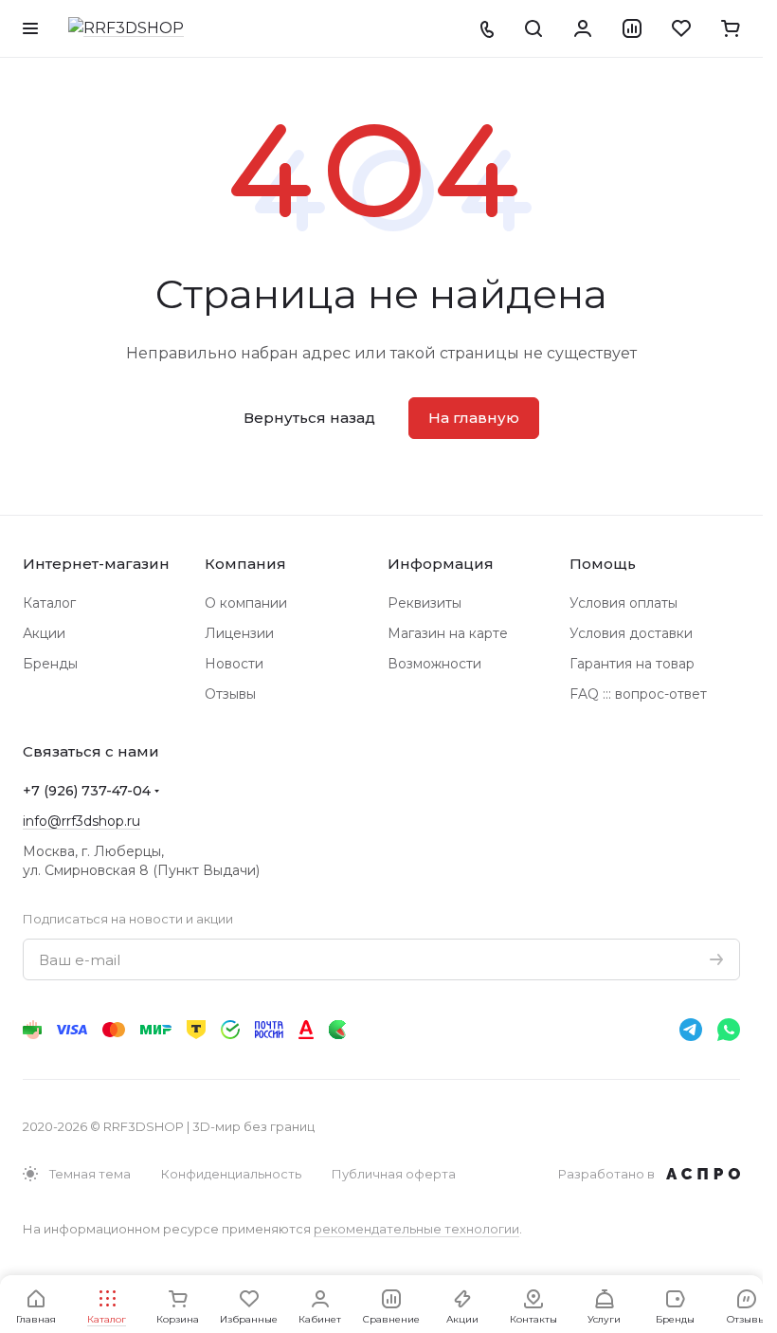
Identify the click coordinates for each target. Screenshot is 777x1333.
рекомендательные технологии (416, 1228)
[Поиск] (533, 28)
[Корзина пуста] (730, 28)
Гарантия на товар (632, 663)
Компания (245, 564)
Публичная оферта (394, 1173)
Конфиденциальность (231, 1173)
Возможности (434, 663)
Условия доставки (631, 633)
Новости (234, 663)
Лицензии (239, 633)
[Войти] (582, 28)
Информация (441, 564)
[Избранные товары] (681, 28)
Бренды (50, 663)
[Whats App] (728, 1029)
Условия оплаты (623, 603)
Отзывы (230, 694)
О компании (246, 603)
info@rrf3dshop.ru (81, 821)
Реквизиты (424, 603)
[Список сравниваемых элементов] (632, 28)
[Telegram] (690, 1029)
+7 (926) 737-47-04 (87, 790)
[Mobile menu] (30, 28)
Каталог (49, 603)
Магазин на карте (448, 633)
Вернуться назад (309, 418)
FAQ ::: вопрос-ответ (638, 694)
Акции (44, 633)
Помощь (602, 564)
